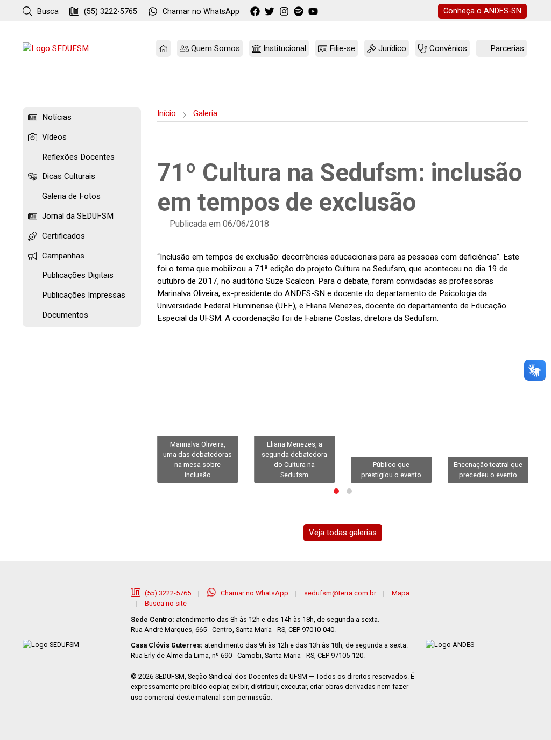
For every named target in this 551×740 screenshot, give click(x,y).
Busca (47, 11)
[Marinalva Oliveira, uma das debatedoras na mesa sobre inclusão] (197, 408)
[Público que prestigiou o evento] (391, 408)
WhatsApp (201, 11)
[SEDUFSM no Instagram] (285, 12)
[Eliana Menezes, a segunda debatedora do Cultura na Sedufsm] (294, 408)
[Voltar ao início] (56, 48)
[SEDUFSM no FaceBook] (256, 12)
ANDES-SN (482, 11)
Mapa (400, 593)
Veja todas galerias (343, 532)
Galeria (205, 113)
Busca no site (166, 603)
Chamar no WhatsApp (254, 593)
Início (166, 113)
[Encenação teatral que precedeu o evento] (488, 408)
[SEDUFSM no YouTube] (300, 12)
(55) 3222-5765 (109, 11)
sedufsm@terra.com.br (340, 593)
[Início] (163, 48)
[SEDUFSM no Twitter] (271, 12)
